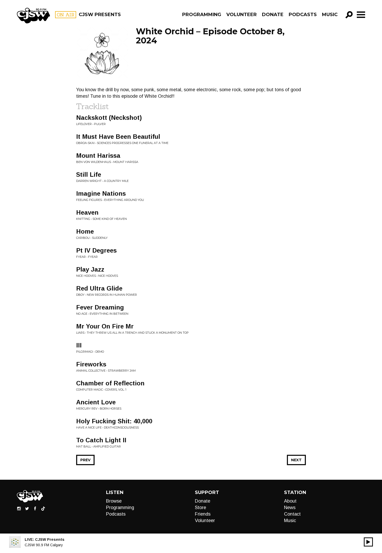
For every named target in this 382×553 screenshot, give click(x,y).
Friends (202, 514)
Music (330, 14)
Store (200, 507)
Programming (201, 14)
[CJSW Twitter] (27, 508)
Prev (85, 460)
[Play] (368, 542)
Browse (114, 501)
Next (296, 460)
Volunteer (241, 14)
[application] (368, 542)
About (290, 501)
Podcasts (303, 14)
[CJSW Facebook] (35, 508)
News (289, 507)
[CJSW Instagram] (19, 508)
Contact (292, 514)
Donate (273, 14)
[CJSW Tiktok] (43, 508)
